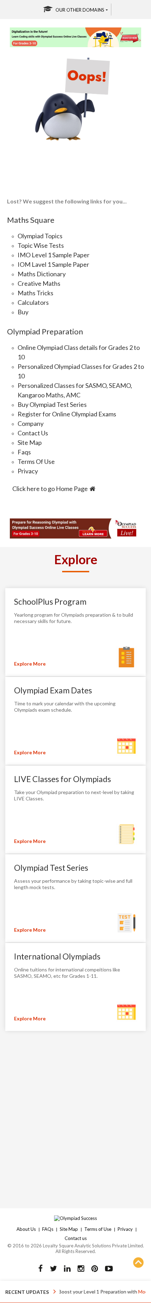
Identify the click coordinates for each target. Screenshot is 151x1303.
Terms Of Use (36, 461)
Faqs (24, 452)
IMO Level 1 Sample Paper (54, 255)
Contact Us (33, 433)
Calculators (33, 302)
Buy (23, 312)
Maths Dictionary (42, 274)
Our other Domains (79, 10)
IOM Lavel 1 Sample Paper (53, 264)
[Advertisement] (75, 1115)
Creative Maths (39, 283)
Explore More (30, 664)
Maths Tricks (35, 293)
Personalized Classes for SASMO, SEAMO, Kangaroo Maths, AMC (75, 390)
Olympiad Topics (40, 236)
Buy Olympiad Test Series (52, 404)
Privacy (28, 471)
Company (31, 423)
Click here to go (50, 488)
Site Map (30, 442)
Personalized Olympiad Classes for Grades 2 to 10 (81, 371)
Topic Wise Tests (41, 245)
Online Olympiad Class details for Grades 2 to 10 (79, 352)
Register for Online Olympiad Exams (67, 414)
